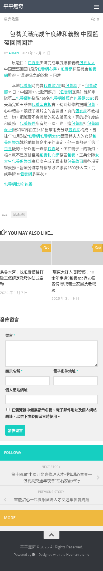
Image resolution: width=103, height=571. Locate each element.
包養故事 (75, 161)
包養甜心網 (49, 155)
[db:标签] (19, 214)
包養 (91, 104)
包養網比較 (14, 184)
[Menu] (96, 6)
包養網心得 (47, 69)
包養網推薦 (60, 98)
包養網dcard (84, 98)
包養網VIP (52, 85)
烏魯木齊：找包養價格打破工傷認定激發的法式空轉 (22, 278)
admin (14, 53)
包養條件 (28, 123)
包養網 (34, 62)
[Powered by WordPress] (33, 554)
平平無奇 (13, 6)
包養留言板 (42, 104)
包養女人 (87, 62)
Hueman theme (77, 555)
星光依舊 (11, 19)
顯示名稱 (13, 371)
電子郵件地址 (65, 371)
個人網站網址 (16, 390)
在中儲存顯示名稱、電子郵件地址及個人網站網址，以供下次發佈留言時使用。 (51, 413)
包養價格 (24, 98)
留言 (10, 335)
